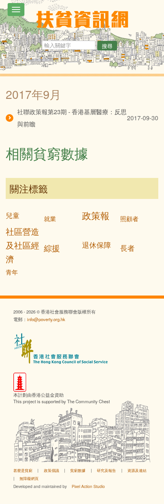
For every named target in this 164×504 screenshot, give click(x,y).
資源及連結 (136, 470)
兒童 (12, 215)
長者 (127, 247)
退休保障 (96, 244)
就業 (50, 218)
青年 (12, 272)
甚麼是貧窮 (22, 470)
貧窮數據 (77, 470)
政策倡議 (51, 470)
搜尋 (107, 46)
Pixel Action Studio (88, 486)
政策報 (95, 215)
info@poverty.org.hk (46, 319)
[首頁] (82, 19)
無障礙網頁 (29, 478)
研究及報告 (106, 470)
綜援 (52, 248)
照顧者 (129, 218)
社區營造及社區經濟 (22, 245)
